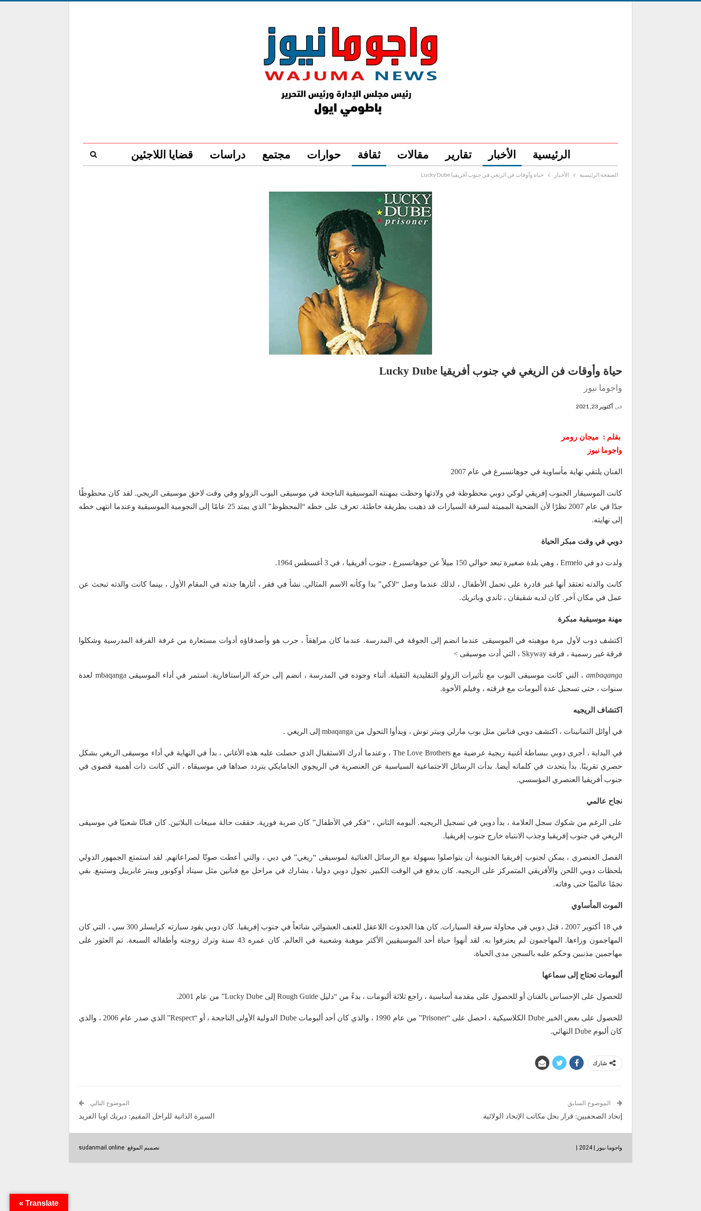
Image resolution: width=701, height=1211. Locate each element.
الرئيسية (551, 154)
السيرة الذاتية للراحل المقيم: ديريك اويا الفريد (147, 1116)
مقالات (413, 154)
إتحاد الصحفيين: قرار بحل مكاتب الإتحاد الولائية (552, 1116)
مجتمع (276, 154)
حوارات (324, 154)
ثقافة (369, 154)
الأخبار (502, 154)
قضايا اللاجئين (162, 154)
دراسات (228, 154)
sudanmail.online (101, 1147)
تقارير (458, 154)
